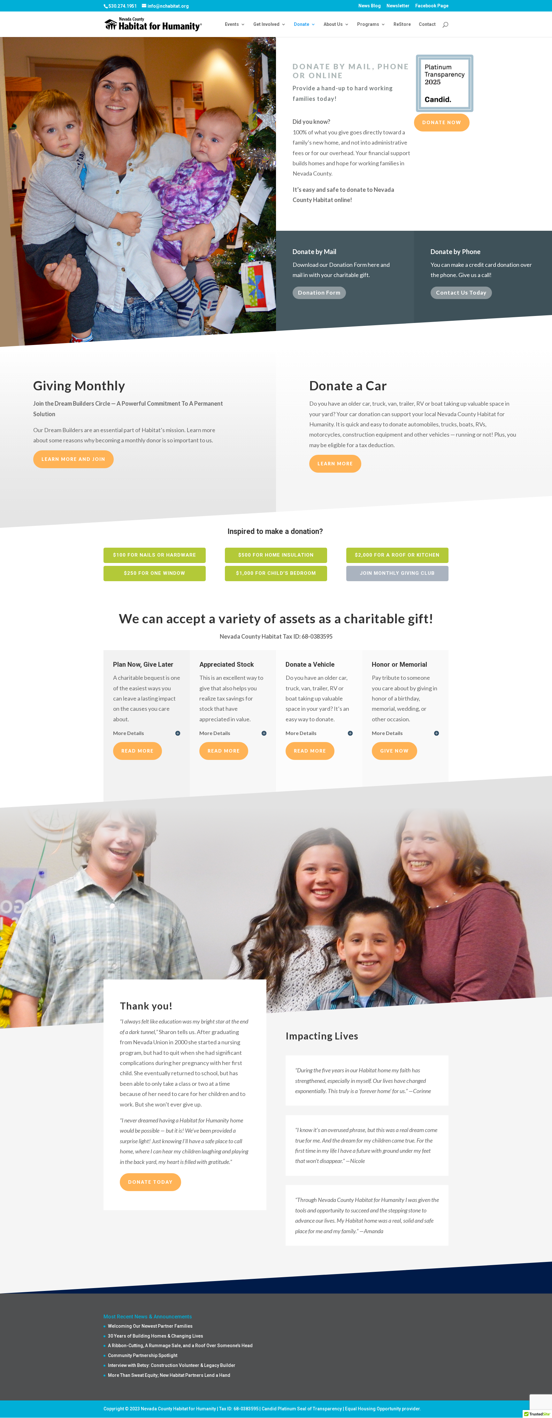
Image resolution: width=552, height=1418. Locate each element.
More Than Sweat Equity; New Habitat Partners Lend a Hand (169, 1375)
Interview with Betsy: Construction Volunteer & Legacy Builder (171, 1365)
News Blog (369, 6)
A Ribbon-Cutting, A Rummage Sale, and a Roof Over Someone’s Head (180, 1345)
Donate (301, 24)
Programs (368, 24)
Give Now (394, 751)
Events (232, 24)
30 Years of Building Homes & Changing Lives (155, 1336)
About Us (333, 24)
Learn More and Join (73, 459)
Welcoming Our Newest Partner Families (150, 1326)
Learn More (335, 463)
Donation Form (319, 292)
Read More (137, 751)
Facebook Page (431, 6)
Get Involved (266, 24)
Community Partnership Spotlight (142, 1355)
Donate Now (441, 122)
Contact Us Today (461, 292)
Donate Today (150, 1182)
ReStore (402, 24)
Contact (427, 24)
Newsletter (398, 6)
